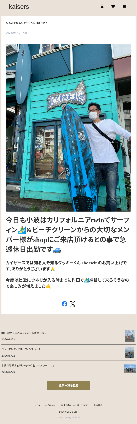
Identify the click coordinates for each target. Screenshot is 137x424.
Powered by (64, 417)
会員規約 (98, 405)
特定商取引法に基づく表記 (74, 405)
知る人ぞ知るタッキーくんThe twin (26, 22)
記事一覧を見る (68, 385)
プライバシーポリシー (44, 405)
